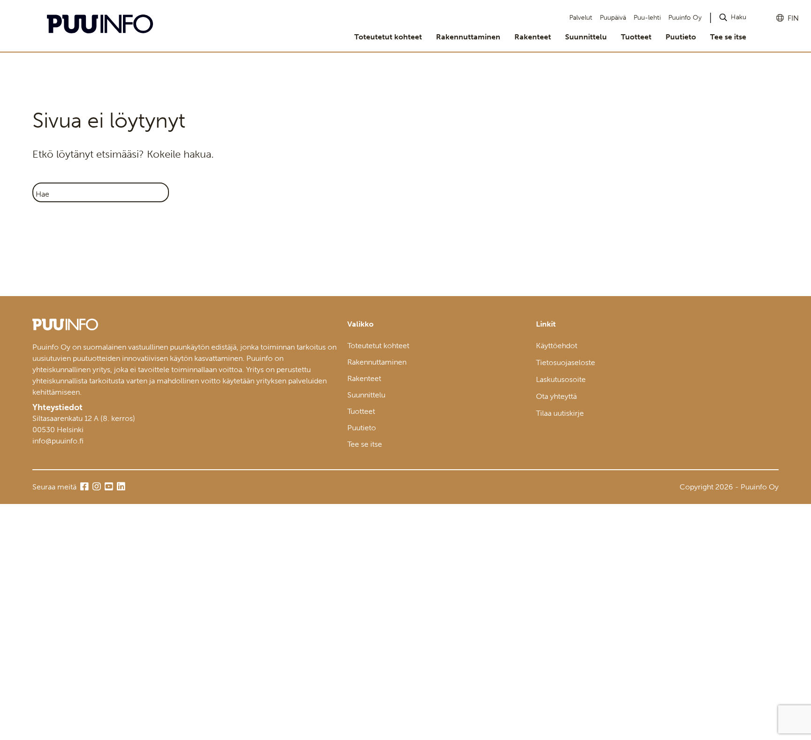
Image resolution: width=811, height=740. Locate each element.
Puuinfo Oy (685, 18)
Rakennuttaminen (468, 36)
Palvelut (580, 18)
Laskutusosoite (561, 379)
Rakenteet (532, 36)
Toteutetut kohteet (388, 36)
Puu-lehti (647, 18)
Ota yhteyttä (556, 396)
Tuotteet (636, 36)
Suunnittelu (586, 36)
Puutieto (681, 36)
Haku (738, 17)
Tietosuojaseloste (565, 362)
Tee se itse (728, 36)
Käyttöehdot (556, 345)
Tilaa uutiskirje (560, 413)
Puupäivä (613, 18)
